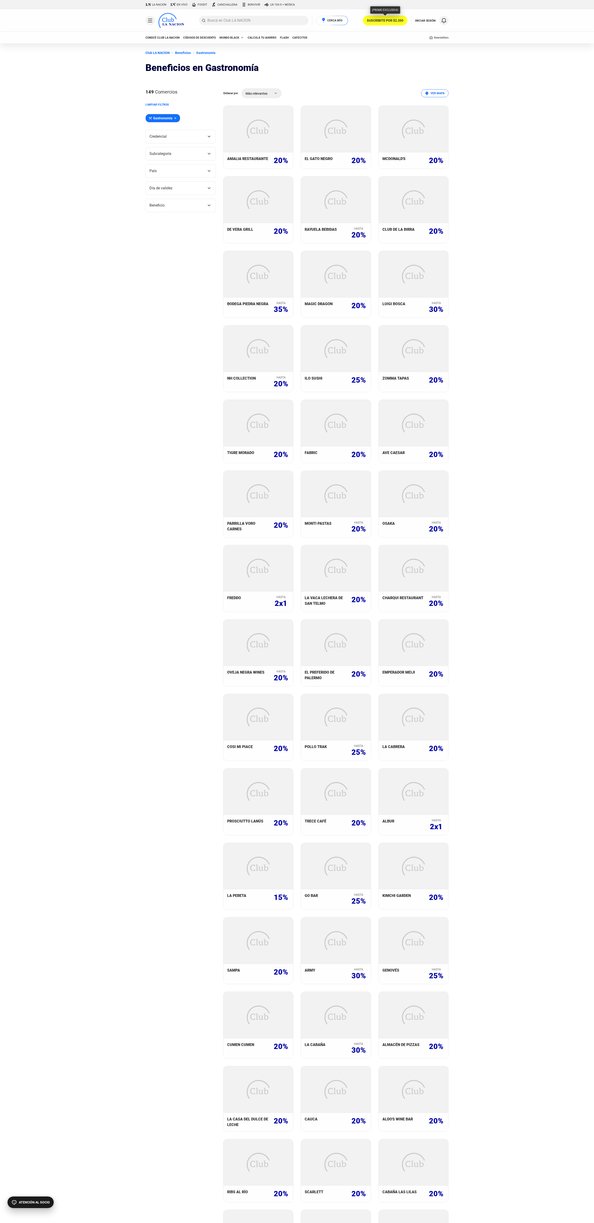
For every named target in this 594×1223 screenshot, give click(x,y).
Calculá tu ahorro (262, 37)
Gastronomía (206, 53)
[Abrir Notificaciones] (444, 20)
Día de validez (160, 188)
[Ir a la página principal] (171, 20)
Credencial (158, 136)
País (153, 171)
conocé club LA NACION (162, 37)
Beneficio (157, 205)
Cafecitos (299, 37)
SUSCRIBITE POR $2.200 (385, 20)
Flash (284, 37)
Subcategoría (160, 153)
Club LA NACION (157, 53)
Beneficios (183, 53)
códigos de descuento (199, 37)
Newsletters (441, 37)
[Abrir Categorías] (150, 20)
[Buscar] (204, 20)
